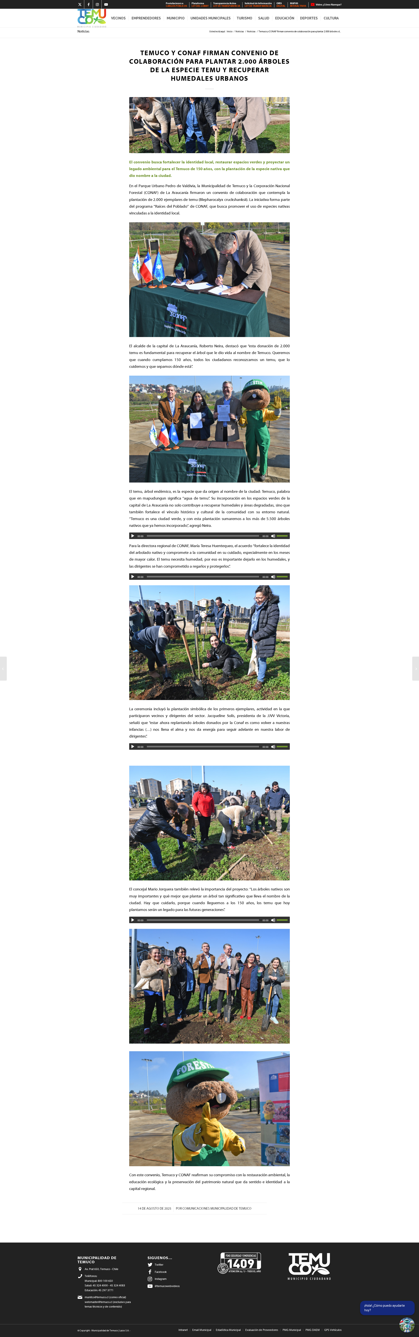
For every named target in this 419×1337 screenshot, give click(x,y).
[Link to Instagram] (97, 4)
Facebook (161, 1272)
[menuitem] (176, 4)
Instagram (161, 1279)
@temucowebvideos (167, 1286)
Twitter (159, 1264)
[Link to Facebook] (88, 4)
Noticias (83, 31)
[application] (209, 535)
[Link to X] (80, 4)
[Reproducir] (133, 536)
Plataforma (200, 4)
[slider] (283, 535)
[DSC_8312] (209, 125)
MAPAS (298, 4)
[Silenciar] (273, 536)
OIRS (280, 4)
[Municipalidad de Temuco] (91, 18)
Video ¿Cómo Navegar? (329, 4)
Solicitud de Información (258, 4)
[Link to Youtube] (106, 4)
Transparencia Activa (226, 4)
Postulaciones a (176, 4)
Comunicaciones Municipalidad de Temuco (216, 1208)
